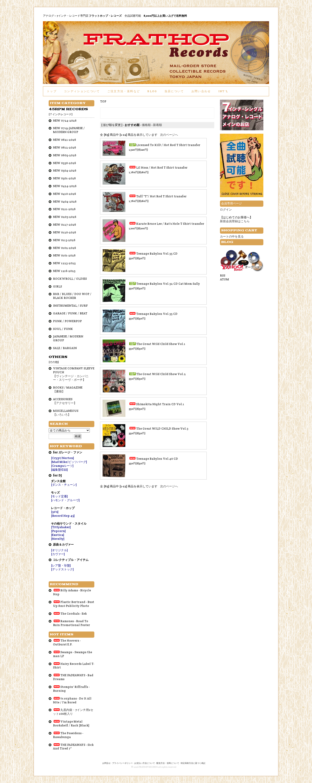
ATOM (224, 279)
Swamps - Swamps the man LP (72, 654)
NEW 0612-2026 (64, 147)
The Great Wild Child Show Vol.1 (160, 344)
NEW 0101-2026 (64, 255)
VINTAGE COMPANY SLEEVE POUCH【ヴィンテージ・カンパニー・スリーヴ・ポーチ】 (73, 374)
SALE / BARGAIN (65, 348)
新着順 (157, 125)
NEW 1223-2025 (64, 263)
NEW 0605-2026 (64, 155)
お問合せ (106, 763)
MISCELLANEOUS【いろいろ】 (65, 413)
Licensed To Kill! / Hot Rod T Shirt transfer (168, 145)
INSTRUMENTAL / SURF (70, 306)
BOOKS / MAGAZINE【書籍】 (67, 389)
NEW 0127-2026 (64, 225)
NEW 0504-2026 (64, 170)
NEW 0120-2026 (64, 232)
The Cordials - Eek (73, 614)
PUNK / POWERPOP (67, 321)
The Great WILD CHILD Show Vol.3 (162, 429)
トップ (52, 91)
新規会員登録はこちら (235, 221)
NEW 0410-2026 (64, 194)
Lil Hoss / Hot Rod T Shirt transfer (162, 168)
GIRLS (57, 286)
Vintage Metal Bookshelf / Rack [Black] (71, 723)
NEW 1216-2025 (64, 271)
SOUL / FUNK (63, 329)
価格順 (146, 125)
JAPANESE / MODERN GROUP (68, 338)
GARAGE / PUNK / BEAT (70, 313)
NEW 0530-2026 (64, 163)
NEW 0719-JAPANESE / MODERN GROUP (69, 130)
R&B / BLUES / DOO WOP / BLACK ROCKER (72, 296)
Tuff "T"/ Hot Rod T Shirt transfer (161, 196)
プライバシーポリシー (122, 763)
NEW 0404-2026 (65, 202)
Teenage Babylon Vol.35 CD (156, 254)
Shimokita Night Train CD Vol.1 (160, 404)
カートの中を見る (232, 236)
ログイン (226, 209)
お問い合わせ (201, 91)
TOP (103, 101)
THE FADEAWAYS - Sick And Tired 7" (73, 747)
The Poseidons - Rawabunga (68, 735)
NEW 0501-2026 (64, 178)
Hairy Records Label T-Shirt (73, 666)
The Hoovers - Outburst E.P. (67, 642)
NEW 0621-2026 (64, 140)
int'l (223, 91)
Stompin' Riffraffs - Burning (71, 689)
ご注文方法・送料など (123, 91)
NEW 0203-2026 (64, 217)
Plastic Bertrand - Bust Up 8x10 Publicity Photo (73, 604)
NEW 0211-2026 (64, 209)
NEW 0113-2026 (64, 240)
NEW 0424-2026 (65, 186)
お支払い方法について (144, 763)
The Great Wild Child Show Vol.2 (161, 374)
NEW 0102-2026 (64, 248)
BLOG (152, 91)
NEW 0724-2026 (65, 121)
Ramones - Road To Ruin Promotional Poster (71, 623)
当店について (174, 91)
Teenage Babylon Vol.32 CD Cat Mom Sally (168, 284)
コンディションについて (82, 91)
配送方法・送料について (167, 763)
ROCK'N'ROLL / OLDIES (70, 279)
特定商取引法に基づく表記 (193, 763)
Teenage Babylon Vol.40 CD (157, 459)
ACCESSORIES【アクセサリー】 (65, 401)
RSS (222, 275)
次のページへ (169, 135)
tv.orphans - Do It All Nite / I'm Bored (72, 700)
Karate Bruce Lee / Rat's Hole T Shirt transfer (170, 224)
